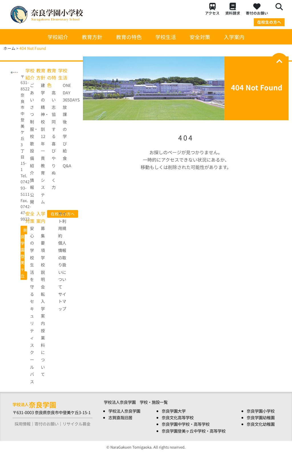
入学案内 (234, 36)
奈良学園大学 (174, 411)
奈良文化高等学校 (178, 417)
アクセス (212, 13)
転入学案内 (43, 308)
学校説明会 (43, 272)
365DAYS (71, 100)
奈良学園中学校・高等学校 (186, 424)
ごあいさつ (32, 99)
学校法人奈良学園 (124, 411)
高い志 (54, 99)
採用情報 (23, 424)
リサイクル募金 (76, 424)
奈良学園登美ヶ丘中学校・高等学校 (194, 431)
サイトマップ (62, 301)
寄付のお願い (257, 13)
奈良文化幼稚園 (261, 424)
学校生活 (165, 36)
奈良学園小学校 (261, 411)
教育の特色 (129, 36)
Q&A (67, 165)
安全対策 (200, 36)
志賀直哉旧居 (120, 417)
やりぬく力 (54, 172)
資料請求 (232, 13)
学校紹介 (58, 36)
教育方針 (92, 36)
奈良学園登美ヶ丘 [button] (24, 252)
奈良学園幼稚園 (261, 417)
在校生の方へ (269, 22)
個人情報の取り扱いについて (62, 265)
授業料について (43, 352)
